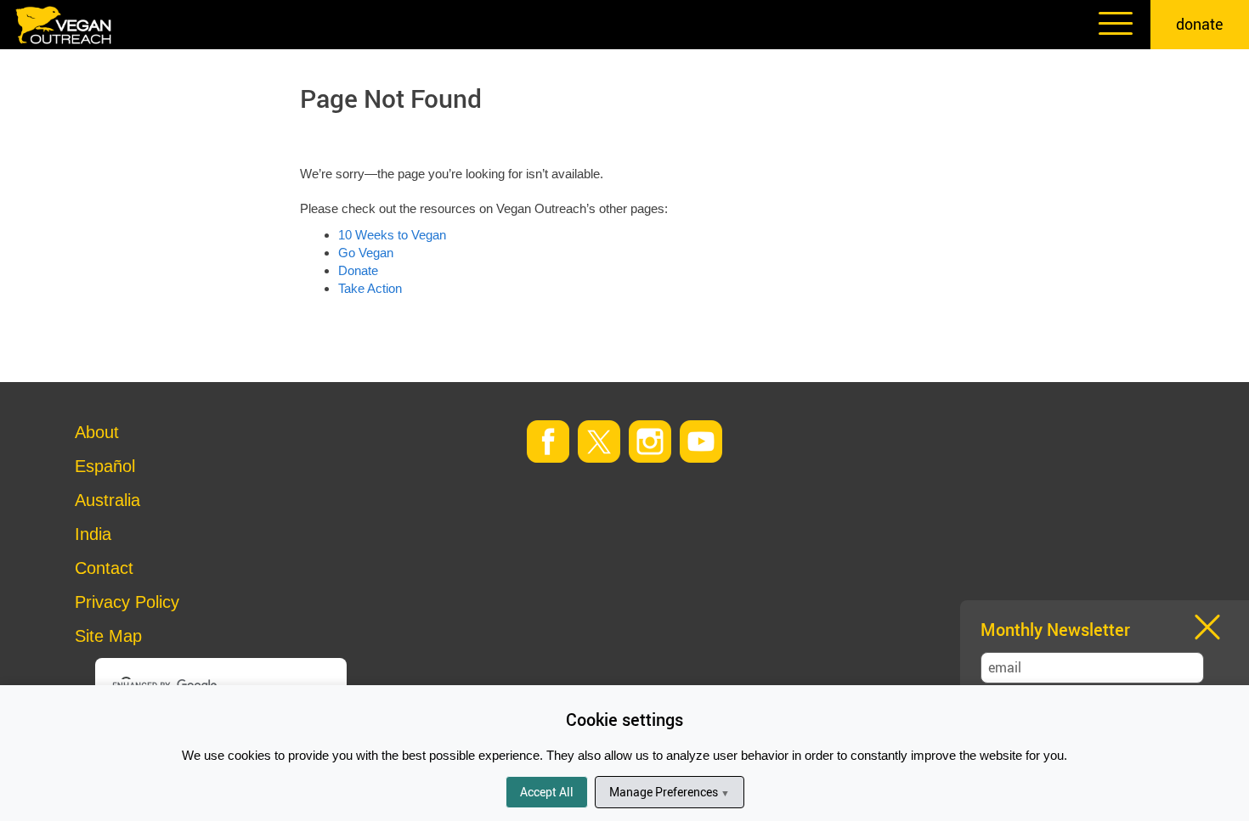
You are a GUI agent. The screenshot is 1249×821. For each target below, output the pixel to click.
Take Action (370, 288)
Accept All (547, 792)
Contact (104, 568)
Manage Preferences (669, 792)
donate (1200, 24)
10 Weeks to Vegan (392, 235)
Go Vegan (365, 252)
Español (105, 466)
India (93, 534)
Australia (107, 500)
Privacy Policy (127, 602)
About (97, 432)
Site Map (108, 636)
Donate (358, 270)
